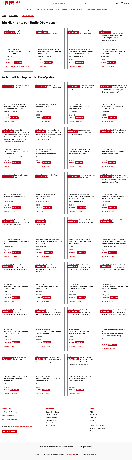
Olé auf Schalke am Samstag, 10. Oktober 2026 (15, 379)
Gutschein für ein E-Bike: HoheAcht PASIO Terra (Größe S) (82, 287)
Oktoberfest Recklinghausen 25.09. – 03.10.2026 (49, 242)
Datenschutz (94, 417)
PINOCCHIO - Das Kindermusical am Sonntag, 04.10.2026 (82, 197)
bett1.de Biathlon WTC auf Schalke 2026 (16, 242)
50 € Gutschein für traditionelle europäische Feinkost (113, 152)
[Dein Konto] (117, 3)
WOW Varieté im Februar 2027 (14, 196)
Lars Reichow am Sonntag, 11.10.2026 (46, 197)
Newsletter (93, 423)
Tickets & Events (51, 415)
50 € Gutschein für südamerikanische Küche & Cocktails (46, 152)
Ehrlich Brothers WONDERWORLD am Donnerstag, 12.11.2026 (113, 52)
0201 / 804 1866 (8, 416)
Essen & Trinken (51, 417)
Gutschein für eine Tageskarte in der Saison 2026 (48, 379)
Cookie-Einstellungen (66, 447)
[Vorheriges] (2, 50)
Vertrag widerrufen (9, 431)
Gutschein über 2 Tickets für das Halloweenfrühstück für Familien (114, 242)
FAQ (91, 431)
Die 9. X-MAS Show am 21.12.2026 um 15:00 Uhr (18, 52)
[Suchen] (85, 3)
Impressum (93, 415)
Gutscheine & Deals (52, 412)
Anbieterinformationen (97, 428)
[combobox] (66, 3)
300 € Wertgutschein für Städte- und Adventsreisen (81, 379)
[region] (66, 50)
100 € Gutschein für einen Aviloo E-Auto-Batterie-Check (49, 332)
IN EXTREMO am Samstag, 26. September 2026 (113, 107)
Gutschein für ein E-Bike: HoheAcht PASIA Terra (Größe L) (17, 287)
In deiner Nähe (51, 425)
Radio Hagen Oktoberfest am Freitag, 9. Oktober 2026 (80, 332)
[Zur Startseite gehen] (11, 3)
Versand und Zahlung (97, 425)
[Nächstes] (129, 50)
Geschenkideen (51, 423)
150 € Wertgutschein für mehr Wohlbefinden (47, 287)
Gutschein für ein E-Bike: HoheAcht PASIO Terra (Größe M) (115, 287)
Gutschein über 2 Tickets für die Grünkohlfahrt (49, 52)
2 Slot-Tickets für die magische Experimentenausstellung (113, 335)
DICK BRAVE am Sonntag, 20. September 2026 (79, 107)
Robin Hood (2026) (43, 106)
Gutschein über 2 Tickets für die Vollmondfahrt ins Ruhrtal (81, 52)
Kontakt (92, 420)
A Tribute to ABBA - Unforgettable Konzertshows (16, 152)
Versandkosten (70, 454)
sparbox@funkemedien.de (23, 426)
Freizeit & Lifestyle (52, 420)
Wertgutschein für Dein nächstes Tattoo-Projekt (81, 242)
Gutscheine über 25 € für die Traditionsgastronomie (79, 152)
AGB (91, 412)
